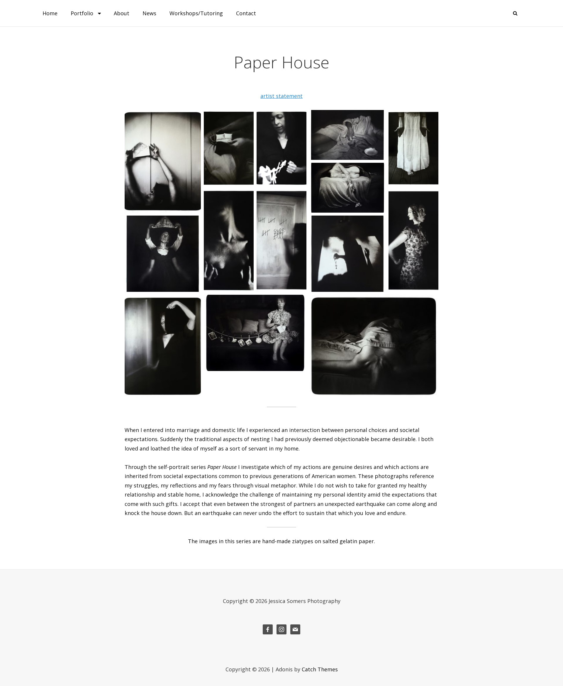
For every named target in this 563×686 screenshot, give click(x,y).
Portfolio (82, 13)
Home (50, 13)
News (149, 13)
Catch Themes (320, 669)
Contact (246, 13)
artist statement (281, 95)
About (121, 13)
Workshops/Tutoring (196, 13)
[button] (163, 161)
